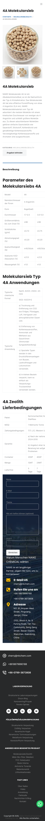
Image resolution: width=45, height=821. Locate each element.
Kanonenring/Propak (23, 701)
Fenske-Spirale (22, 704)
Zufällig (17, 728)
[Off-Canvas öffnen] (41, 4)
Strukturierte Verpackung (23, 725)
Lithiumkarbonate (22, 772)
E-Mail (9, 491)
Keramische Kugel (22, 731)
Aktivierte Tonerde (23, 766)
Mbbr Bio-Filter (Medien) (23, 757)
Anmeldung (23, 792)
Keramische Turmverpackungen (22, 734)
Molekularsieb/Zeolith (23, 148)
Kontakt (23, 801)
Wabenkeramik (22, 769)
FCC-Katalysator (23, 760)
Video (22, 789)
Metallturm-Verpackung (22, 737)
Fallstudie (23, 795)
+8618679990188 (17, 664)
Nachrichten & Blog (22, 798)
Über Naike (23, 786)
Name (8, 479)
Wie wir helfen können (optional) (20, 513)
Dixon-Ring (23, 698)
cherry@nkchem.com (19, 655)
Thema (9, 502)
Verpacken (26, 728)
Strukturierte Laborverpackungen (22, 695)
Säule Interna (22, 763)
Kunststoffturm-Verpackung (22, 740)
